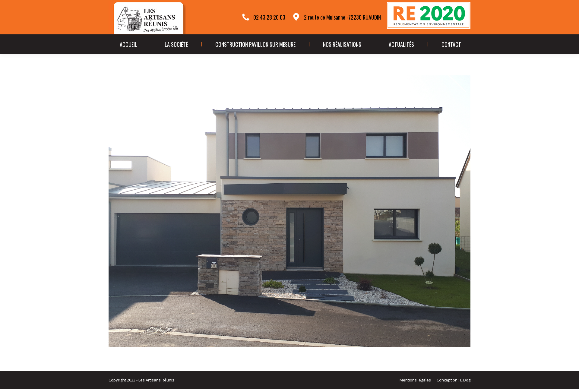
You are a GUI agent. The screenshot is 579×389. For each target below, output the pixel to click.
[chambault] (289, 211)
